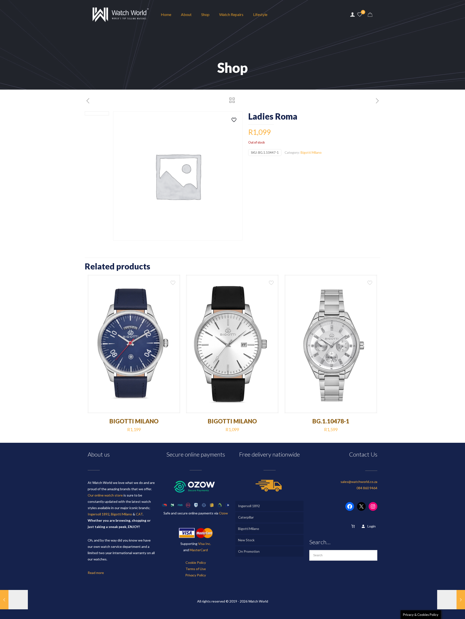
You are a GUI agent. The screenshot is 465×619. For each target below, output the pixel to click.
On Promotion (249, 551)
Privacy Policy (195, 575)
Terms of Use (196, 569)
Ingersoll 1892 (98, 514)
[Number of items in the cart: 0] (353, 526)
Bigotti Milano (311, 152)
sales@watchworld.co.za (359, 482)
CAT (139, 514)
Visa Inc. (204, 544)
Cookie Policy (196, 562)
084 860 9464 (366, 488)
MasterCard (199, 550)
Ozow (223, 513)
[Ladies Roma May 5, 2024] (451, 599)
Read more (96, 573)
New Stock (246, 540)
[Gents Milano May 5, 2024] (14, 599)
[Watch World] (121, 14)
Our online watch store (105, 495)
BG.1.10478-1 (330, 421)
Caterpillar (246, 517)
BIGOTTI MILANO (134, 421)
